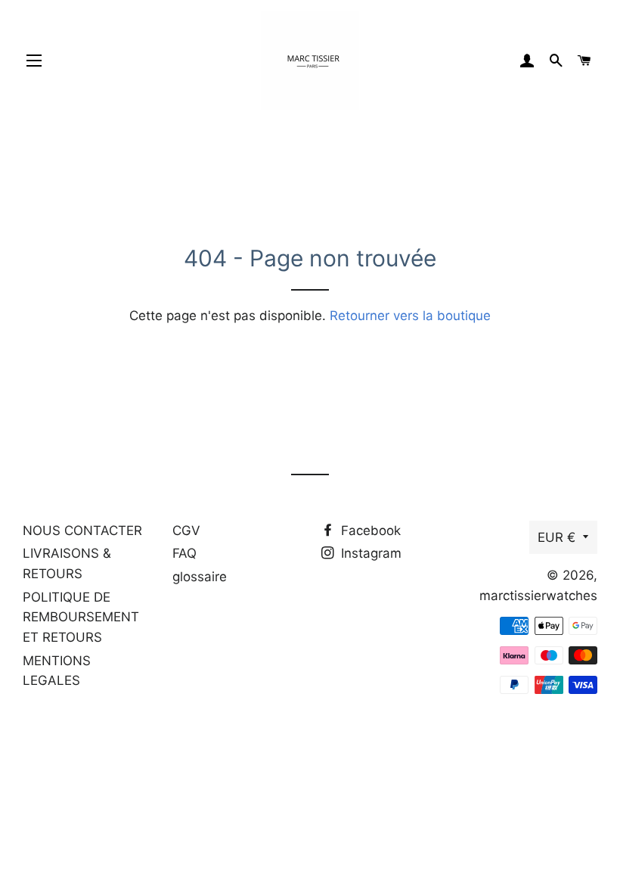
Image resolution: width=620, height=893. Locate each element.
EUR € (556, 537)
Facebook (369, 530)
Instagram (369, 553)
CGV (186, 530)
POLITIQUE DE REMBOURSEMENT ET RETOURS (81, 617)
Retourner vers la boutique (410, 315)
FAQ (184, 553)
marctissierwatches (538, 595)
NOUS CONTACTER (82, 530)
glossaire (199, 576)
